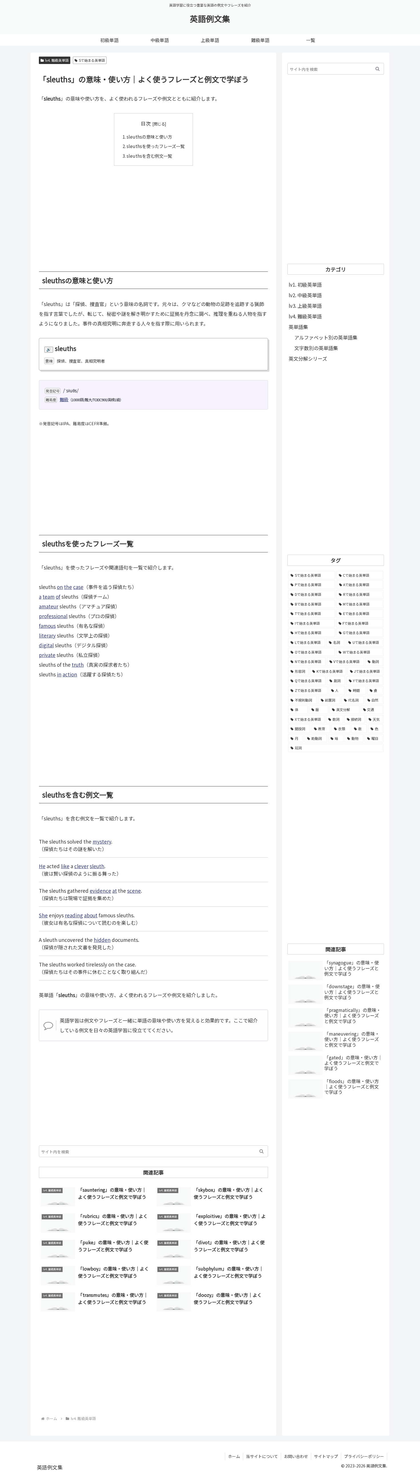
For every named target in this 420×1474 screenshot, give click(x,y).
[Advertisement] (153, 214)
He (42, 866)
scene (134, 890)
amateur (48, 606)
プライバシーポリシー (364, 1456)
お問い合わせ (296, 1456)
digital (46, 645)
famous (47, 625)
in (59, 674)
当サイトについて (262, 1456)
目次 (146, 123)
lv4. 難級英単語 (57, 60)
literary (47, 635)
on (60, 586)
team (49, 596)
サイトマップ (326, 1456)
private (47, 654)
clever (81, 866)
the (68, 586)
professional (53, 616)
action (70, 674)
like (65, 866)
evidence (100, 890)
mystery (102, 841)
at (114, 890)
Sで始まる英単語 (92, 60)
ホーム (234, 1456)
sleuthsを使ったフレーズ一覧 (156, 146)
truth (78, 664)
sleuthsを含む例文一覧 (149, 156)
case (78, 586)
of (58, 596)
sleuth (97, 866)
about (90, 915)
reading (74, 915)
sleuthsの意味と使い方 (149, 136)
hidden (102, 939)
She (43, 915)
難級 (64, 399)
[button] (261, 1151)
